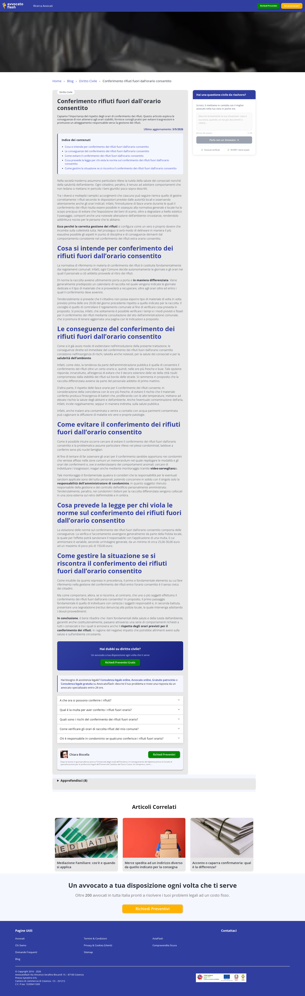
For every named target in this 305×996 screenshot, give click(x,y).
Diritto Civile (88, 81)
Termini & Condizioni (95, 938)
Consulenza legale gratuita (77, 684)
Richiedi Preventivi (268, 6)
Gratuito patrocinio (163, 680)
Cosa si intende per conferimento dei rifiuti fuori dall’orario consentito (107, 146)
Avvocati (20, 938)
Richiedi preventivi (153, 908)
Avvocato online (141, 680)
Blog (70, 81)
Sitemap (88, 952)
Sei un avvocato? (292, 6)
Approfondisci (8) (74, 780)
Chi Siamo (20, 945)
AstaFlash (157, 938)
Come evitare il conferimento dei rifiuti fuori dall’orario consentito (104, 156)
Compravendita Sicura (164, 945)
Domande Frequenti (26, 952)
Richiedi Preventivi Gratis (120, 662)
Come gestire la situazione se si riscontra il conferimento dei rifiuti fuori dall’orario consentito (121, 168)
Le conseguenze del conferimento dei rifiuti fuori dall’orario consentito (107, 151)
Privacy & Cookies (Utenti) (98, 945)
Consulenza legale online (115, 680)
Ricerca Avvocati (43, 6)
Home (56, 81)
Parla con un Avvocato (223, 139)
